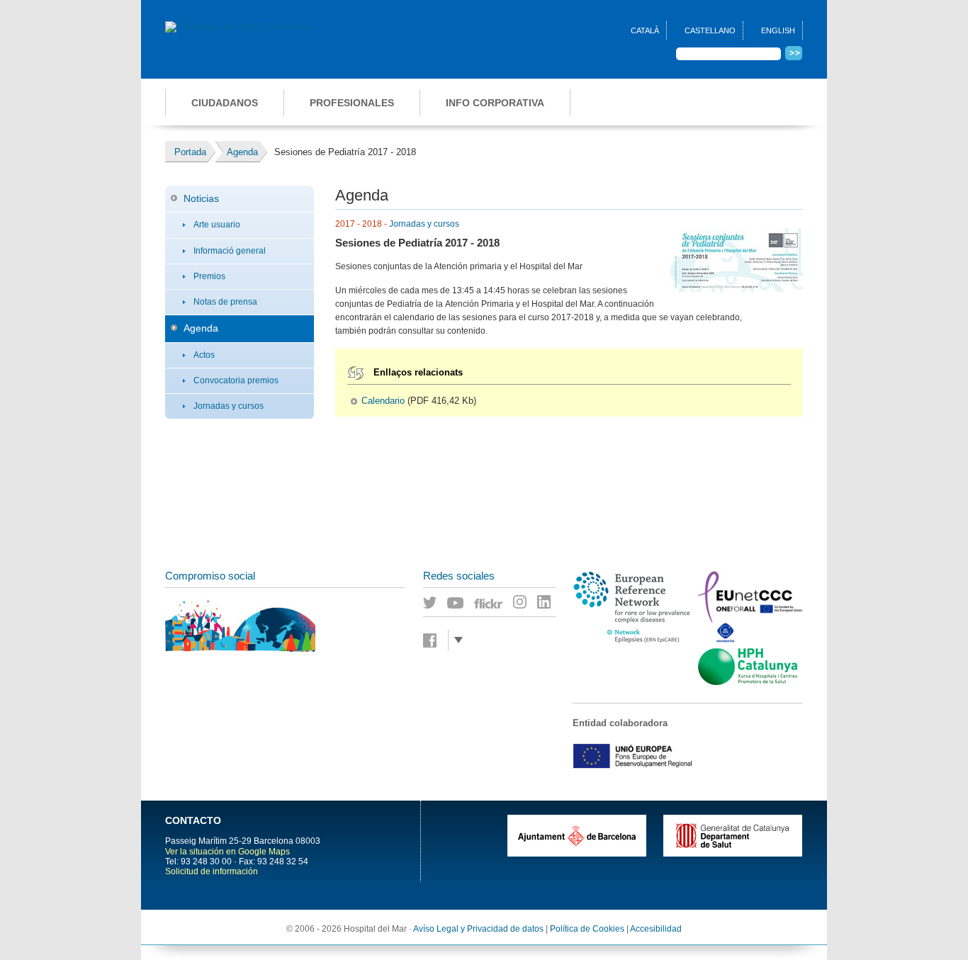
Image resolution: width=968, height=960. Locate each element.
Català (645, 30)
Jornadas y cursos (228, 406)
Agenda (201, 328)
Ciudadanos (224, 102)
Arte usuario (216, 225)
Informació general (229, 251)
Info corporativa (495, 102)
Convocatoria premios (235, 380)
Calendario (383, 401)
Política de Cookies (587, 929)
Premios (209, 276)
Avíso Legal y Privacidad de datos (478, 929)
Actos (204, 355)
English (778, 30)
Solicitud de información (211, 871)
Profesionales (352, 102)
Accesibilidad (656, 929)
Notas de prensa (225, 302)
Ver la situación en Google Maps (227, 852)
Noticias (201, 198)
